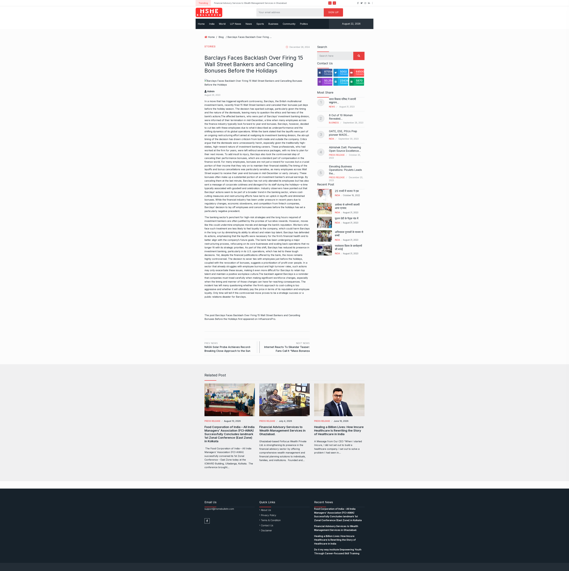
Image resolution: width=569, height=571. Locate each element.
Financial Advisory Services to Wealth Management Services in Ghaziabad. (282, 430)
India (211, 23)
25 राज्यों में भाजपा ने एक (347, 191)
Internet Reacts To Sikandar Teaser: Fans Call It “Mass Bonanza (287, 347)
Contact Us (267, 525)
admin (211, 91)
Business (273, 23)
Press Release (337, 155)
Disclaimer (266, 530)
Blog (221, 37)
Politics (304, 23)
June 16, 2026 (341, 421)
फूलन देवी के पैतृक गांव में (346, 218)
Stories (210, 46)
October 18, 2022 (351, 195)
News (249, 23)
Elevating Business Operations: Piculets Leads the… (345, 170)
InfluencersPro (266, 318)
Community (289, 23)
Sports (260, 23)
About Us (266, 510)
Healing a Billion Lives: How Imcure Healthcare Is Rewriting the (267, 3)
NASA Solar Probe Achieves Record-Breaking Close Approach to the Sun (227, 347)
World (222, 23)
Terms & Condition (271, 520)
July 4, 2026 (285, 421)
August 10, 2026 (232, 421)
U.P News (235, 23)
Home (201, 23)
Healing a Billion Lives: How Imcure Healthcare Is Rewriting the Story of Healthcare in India (339, 430)
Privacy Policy (268, 515)
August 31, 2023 (350, 212)
